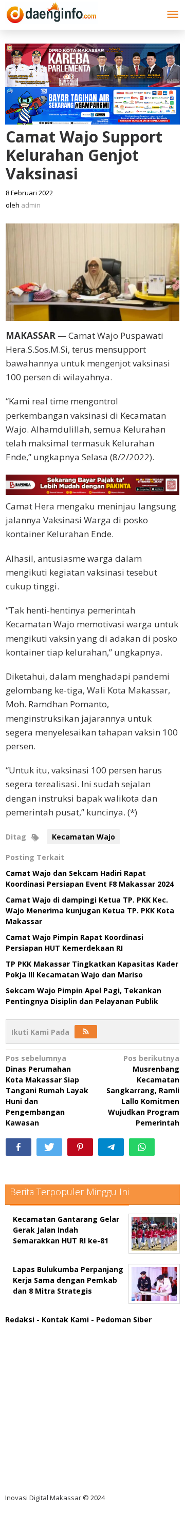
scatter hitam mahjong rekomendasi (82, 1330)
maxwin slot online (48, 1351)
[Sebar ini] (18, 1147)
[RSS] (86, 1031)
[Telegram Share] (111, 1147)
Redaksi (19, 1319)
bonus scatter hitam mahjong (68, 1435)
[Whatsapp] (142, 1147)
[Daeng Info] (51, 11)
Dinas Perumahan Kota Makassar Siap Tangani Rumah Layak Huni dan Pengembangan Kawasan (47, 1090)
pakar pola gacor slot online (65, 1456)
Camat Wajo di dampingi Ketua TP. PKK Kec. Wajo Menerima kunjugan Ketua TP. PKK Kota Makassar (90, 910)
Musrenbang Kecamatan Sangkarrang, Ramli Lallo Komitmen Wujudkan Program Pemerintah (142, 1090)
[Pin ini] (80, 1147)
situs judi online (42, 1414)
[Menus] (172, 15)
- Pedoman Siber (121, 1319)
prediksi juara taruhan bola (63, 1477)
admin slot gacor (44, 1393)
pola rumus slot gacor (54, 1372)
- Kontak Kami (62, 1319)
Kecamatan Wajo (83, 837)
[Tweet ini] (49, 1147)
